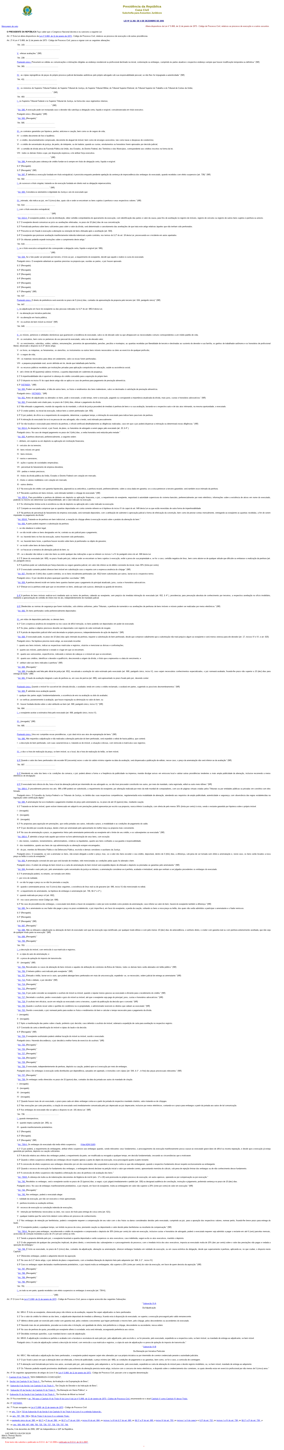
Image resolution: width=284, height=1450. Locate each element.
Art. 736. (22, 1066)
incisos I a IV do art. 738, (228, 1420)
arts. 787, (16, 1416)
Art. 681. (22, 678)
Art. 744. (22, 1190)
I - (18, 101)
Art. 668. (22, 637)
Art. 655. (22, 437)
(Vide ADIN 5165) (88, 1144)
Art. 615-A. (23, 218)
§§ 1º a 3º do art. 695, (144, 1420)
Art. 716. (22, 993)
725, (41, 1425)
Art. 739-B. (23, 1177)
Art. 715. (22, 988)
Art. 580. (22, 110)
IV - (19, 200)
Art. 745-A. (23, 1231)
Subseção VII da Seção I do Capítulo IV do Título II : (34, 1390)
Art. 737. (22, 1075)
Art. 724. (22, 1036)
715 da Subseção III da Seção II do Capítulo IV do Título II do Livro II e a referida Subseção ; (62, 1412)
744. (66, 1425)
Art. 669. (22, 667)
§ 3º (19, 760)
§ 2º (19, 773)
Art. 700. (22, 941)
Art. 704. (22, 967)
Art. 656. (22, 524)
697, (28, 1425)
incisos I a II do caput (186, 1420)
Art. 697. (22, 926)
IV (18, 75)
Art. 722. (22, 1010)
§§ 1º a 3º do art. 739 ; (252, 1420)
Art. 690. (22, 802)
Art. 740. (22, 1181)
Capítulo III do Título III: (19, 1377)
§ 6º (19, 606)
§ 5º (19, 784)
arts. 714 (16, 1412)
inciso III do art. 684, (91, 1420)
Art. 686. (22, 739)
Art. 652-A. (23, 428)
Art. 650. (22, 389)
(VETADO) (26, 385)
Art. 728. (22, 1058)
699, (32, 1425)
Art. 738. (22, 1079)
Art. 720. (22, 1006)
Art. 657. (22, 574)
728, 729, (56, 1425)
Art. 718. (22, 1001)
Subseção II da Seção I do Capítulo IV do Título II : (32, 1386)
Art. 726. (22, 1049)
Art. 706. (22, 971)
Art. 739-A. (23, 1144)
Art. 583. (22, 118)
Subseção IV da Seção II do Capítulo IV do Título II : (33, 1394)
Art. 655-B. (23, 519)
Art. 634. (22, 257)
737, (62, 1425)
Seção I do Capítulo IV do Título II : (25, 1381)
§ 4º (19, 595)
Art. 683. (22, 691)
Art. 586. (22, 161)
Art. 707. (22, 975)
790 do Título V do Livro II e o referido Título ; (50, 1416)
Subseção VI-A (149, 1303)
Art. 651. (22, 398)
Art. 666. (22, 611)
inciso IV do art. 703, (165, 1420)
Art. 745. (22, 1194)
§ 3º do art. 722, (207, 1420)
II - (18, 335)
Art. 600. (22, 192)
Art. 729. (22, 1062)
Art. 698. (22, 930)
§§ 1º (41, 1420)
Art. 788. (22, 1273)
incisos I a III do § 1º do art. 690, (117, 1420)
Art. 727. (22, 1053)
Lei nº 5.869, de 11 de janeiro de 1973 (55, 36)
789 (27, 1416)
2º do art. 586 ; (52, 1420)
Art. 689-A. (23, 789)
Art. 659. (22, 582)
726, (45, 1425)
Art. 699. (22, 937)
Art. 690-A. (23, 837)
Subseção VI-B (149, 1347)
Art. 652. (22, 402)
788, (23, 1416)
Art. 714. (22, 984)
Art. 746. (22, 1249)
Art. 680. (22, 671)
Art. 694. (22, 869)
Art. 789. (22, 1277)
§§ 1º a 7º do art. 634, (71, 1420)
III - (19, 131)
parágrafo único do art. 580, (24, 1420)
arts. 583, (17, 1425)
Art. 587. (22, 174)
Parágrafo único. (24, 62)
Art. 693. (22, 861)
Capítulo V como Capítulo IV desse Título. (169, 1399)
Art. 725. (22, 1045)
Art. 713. (22, 980)
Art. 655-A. (23, 497)
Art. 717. (22, 997)
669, (24, 1425)
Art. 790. (22, 1282)
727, (50, 1425)
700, (37, 1425)
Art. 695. (22, 908)
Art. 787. (22, 1269)
